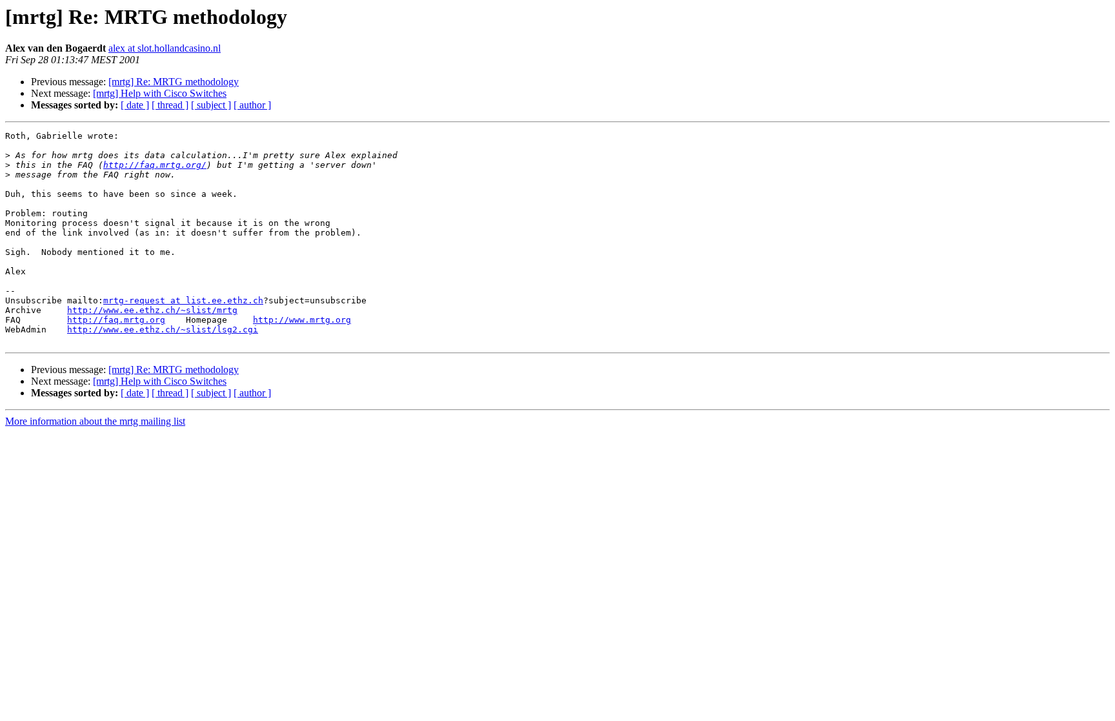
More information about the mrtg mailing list (95, 421)
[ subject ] (211, 104)
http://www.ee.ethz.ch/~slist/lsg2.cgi (162, 329)
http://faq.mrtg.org (116, 320)
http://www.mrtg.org (302, 320)
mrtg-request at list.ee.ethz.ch (183, 300)
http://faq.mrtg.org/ (154, 165)
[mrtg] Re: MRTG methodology (173, 81)
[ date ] (135, 104)
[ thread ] (170, 104)
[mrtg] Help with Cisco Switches (159, 93)
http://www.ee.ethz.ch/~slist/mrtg (152, 310)
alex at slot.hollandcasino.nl (164, 48)
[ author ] (252, 104)
